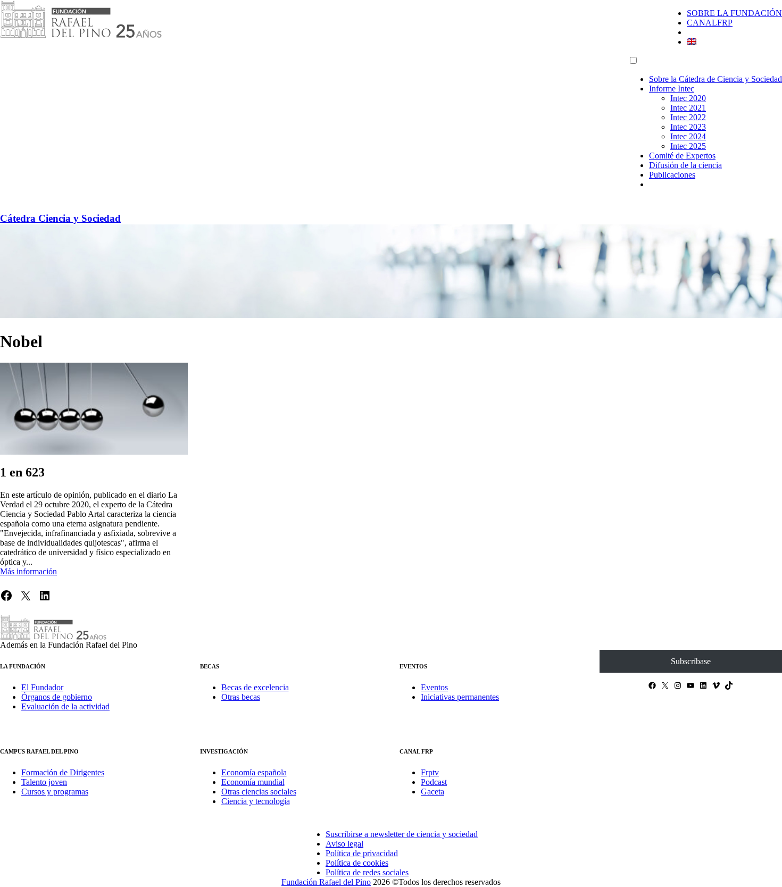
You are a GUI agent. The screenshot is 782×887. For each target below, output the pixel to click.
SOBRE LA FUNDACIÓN (734, 13)
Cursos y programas (54, 791)
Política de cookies (357, 862)
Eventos (434, 687)
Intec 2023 (688, 126)
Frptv (430, 772)
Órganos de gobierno (56, 696)
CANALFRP (710, 22)
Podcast (434, 781)
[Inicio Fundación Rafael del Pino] (81, 35)
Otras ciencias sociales (258, 791)
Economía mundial (253, 781)
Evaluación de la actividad (65, 706)
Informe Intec (671, 88)
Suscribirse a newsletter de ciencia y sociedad (402, 834)
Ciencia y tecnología (255, 801)
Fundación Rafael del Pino (326, 881)
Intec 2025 (688, 145)
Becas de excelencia (255, 687)
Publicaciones (672, 174)
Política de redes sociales (367, 872)
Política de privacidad (362, 853)
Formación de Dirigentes (62, 772)
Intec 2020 (688, 98)
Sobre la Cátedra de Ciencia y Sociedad (715, 78)
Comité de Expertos (682, 155)
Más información (28, 571)
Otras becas (240, 696)
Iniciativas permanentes (460, 696)
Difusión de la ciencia (685, 165)
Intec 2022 (688, 117)
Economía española (254, 772)
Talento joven (44, 781)
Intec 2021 (688, 107)
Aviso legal (344, 843)
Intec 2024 (688, 136)
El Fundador (42, 687)
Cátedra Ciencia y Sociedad (60, 218)
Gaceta (432, 791)
